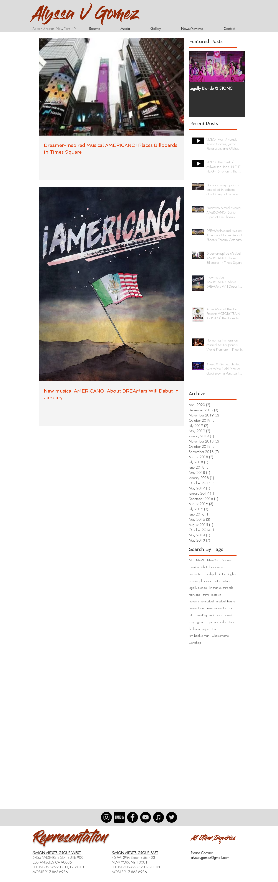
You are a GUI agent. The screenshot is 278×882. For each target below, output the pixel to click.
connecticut (196, 574)
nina (231, 608)
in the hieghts (227, 574)
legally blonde (198, 587)
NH (191, 560)
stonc (231, 622)
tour (214, 629)
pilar (191, 615)
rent (211, 615)
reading (202, 615)
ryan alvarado (217, 622)
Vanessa (227, 560)
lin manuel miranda (221, 587)
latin (217, 581)
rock (219, 615)
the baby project (199, 629)
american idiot (198, 567)
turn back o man (199, 635)
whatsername (220, 635)
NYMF (200, 560)
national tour (197, 608)
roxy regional (197, 622)
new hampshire (216, 608)
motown (216, 594)
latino (226, 581)
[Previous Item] (196, 66)
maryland (194, 594)
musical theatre (225, 601)
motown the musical (201, 601)
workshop (195, 642)
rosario (229, 615)
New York (213, 560)
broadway (216, 567)
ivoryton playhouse (200, 581)
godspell (211, 574)
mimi (206, 594)
